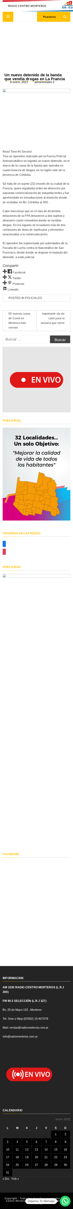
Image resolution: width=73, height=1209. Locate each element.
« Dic (6, 1178)
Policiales (33, 297)
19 (26, 1157)
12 (26, 1149)
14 (46, 1149)
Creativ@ (37, 1203)
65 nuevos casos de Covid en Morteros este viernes (19, 320)
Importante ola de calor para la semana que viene (52, 318)
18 (17, 1157)
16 (65, 1149)
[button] (65, 1201)
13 (36, 1149)
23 (65, 1157)
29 (55, 1164)
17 (7, 1157)
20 (36, 1157)
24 (7, 1164)
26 (26, 1164)
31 (7, 1172)
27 (36, 1164)
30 (65, 1164)
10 (7, 1149)
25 (17, 1164)
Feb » (15, 1178)
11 (17, 1149)
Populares (49, 16)
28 (46, 1164)
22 (55, 1157)
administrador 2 (44, 82)
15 (55, 1149)
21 (46, 1157)
